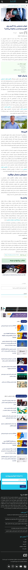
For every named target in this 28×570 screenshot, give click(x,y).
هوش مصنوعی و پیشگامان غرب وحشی (9, 382)
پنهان (18, 64)
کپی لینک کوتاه (23, 255)
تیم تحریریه (21, 33)
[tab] (24, 321)
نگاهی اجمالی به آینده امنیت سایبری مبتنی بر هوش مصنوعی (16, 531)
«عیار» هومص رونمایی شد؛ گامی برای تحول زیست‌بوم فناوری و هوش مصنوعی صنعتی (8, 402)
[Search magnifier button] (2, 2)
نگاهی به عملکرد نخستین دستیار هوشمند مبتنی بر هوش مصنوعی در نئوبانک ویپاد (9, 410)
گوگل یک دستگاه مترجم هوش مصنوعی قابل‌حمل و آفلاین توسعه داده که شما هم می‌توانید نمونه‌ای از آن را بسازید (8, 343)
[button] (26, 1)
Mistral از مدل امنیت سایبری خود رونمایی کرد (19, 528)
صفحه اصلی (23, 5)
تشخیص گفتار (24, 109)
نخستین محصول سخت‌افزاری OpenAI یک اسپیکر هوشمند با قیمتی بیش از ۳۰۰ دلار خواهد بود (8, 351)
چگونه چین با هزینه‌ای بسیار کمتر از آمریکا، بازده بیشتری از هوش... (14, 275)
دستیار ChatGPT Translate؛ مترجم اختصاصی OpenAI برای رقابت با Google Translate (9, 335)
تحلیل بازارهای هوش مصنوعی (13, 5)
